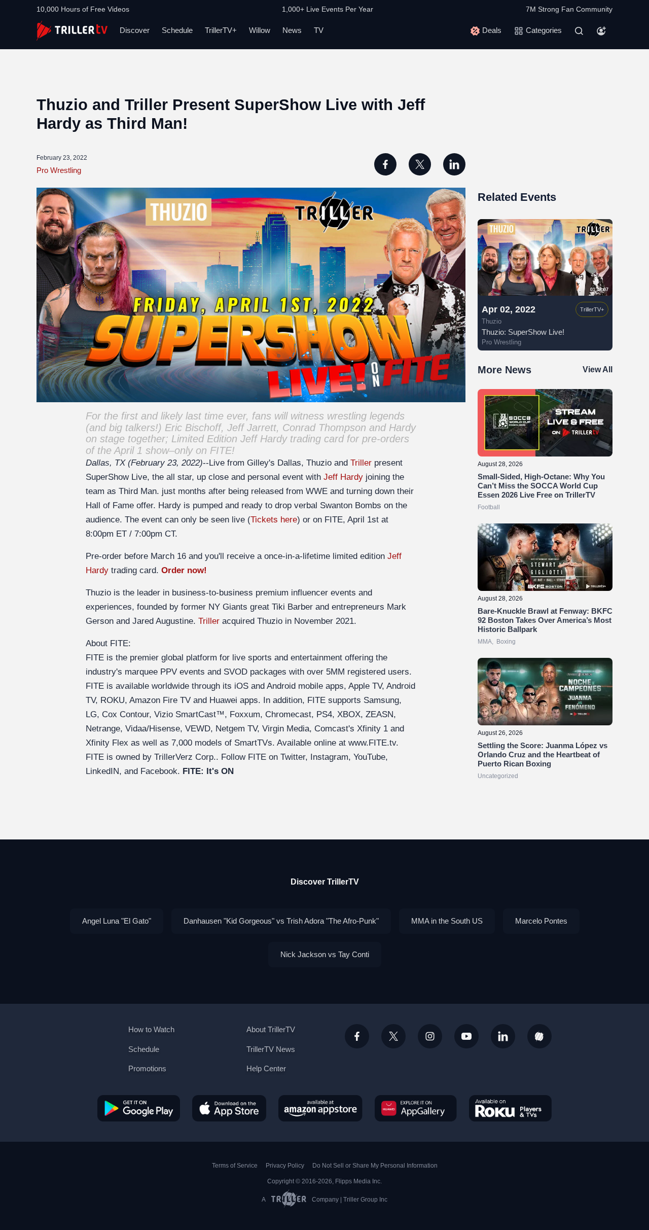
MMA (485, 641)
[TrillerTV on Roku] (510, 1108)
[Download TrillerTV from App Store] (229, 1108)
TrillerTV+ (221, 30)
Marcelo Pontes (541, 921)
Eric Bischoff (193, 427)
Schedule (177, 30)
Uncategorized (498, 776)
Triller (361, 463)
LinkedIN (102, 771)
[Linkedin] (503, 1036)
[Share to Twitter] (420, 164)
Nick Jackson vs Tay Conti (324, 954)
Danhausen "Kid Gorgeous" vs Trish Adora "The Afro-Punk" (281, 921)
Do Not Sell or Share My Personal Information (375, 1165)
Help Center (266, 1068)
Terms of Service (235, 1165)
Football (489, 507)
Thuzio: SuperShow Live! (523, 332)
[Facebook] (357, 1036)
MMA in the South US (447, 921)
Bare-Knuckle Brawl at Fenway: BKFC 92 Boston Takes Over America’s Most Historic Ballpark (545, 620)
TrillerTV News (270, 1049)
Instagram (329, 757)
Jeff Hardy (263, 438)
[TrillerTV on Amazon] (320, 1108)
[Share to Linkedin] (454, 164)
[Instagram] (430, 1036)
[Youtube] (466, 1036)
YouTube (369, 757)
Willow (259, 30)
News (292, 30)
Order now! (184, 570)
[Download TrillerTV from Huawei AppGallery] (416, 1108)
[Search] (579, 31)
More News (504, 369)
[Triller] (539, 1036)
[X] (393, 1036)
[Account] (601, 31)
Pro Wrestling (59, 170)
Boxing (506, 641)
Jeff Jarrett (251, 427)
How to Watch (151, 1029)
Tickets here (273, 519)
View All (597, 369)
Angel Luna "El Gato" (116, 921)
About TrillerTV (270, 1029)
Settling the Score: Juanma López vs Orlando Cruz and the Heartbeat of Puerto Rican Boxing (542, 754)
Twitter (292, 757)
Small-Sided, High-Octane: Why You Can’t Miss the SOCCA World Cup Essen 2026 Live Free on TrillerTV (541, 485)
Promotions (147, 1068)
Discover (135, 30)
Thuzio (491, 321)
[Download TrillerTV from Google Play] (138, 1108)
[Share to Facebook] (385, 164)
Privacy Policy (285, 1165)
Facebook (158, 771)
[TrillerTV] (72, 30)
